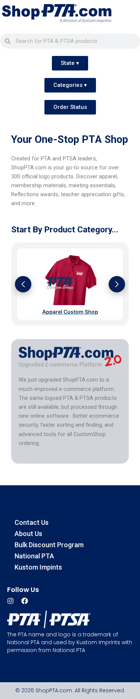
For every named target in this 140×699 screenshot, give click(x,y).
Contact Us (32, 522)
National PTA (34, 556)
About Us (28, 533)
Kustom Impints (38, 567)
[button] (23, 284)
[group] (70, 284)
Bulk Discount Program (49, 545)
